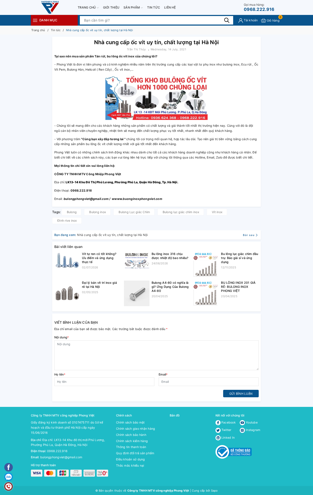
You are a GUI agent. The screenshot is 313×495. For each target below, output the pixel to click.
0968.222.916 (259, 7)
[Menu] (35, 20)
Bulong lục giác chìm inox (181, 212)
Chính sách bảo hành (131, 435)
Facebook (228, 422)
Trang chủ (87, 7)
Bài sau (249, 235)
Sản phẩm (132, 7)
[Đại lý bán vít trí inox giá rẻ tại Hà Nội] (67, 293)
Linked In (228, 437)
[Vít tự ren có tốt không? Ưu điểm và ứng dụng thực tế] (67, 261)
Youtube (251, 422)
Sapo (214, 490)
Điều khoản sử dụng (130, 459)
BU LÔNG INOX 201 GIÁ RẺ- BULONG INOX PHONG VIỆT (238, 287)
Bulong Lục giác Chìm (134, 212)
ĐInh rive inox (67, 220)
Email (163, 374)
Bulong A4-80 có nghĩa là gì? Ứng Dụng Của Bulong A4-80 (170, 287)
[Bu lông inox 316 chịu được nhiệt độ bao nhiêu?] (136, 260)
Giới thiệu (111, 7)
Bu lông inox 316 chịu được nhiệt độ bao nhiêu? (170, 256)
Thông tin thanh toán (131, 447)
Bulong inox (97, 212)
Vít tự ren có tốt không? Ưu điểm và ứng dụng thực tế (99, 258)
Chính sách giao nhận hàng (135, 428)
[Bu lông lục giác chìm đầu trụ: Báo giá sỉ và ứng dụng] (206, 264)
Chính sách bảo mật (130, 422)
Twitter (226, 430)
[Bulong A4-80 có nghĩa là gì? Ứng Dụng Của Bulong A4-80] (136, 293)
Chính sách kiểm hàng (132, 441)
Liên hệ (170, 7)
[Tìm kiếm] (227, 20)
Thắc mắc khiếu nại (130, 465)
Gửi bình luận (241, 393)
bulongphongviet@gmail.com (61, 457)
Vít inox (217, 212)
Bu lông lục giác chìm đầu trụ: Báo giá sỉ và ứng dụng (239, 258)
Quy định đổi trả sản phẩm (135, 453)
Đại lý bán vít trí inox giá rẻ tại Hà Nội (99, 284)
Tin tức (153, 7)
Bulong (72, 212)
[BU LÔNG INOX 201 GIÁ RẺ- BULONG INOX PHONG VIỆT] (206, 293)
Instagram (252, 430)
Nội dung (61, 337)
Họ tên (59, 374)
